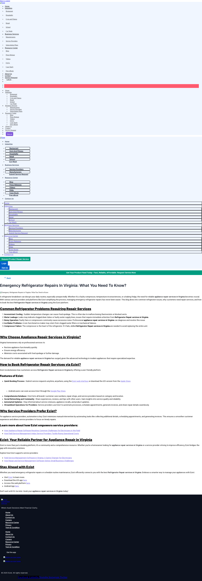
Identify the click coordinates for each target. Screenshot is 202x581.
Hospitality (9, 15)
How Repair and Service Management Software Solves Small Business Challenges (39, 461)
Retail (8, 23)
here (25, 480)
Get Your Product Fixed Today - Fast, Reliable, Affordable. (91, 273)
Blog (7, 51)
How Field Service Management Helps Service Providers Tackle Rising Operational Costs (41, 433)
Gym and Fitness (11, 19)
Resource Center (11, 48)
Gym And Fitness (16, 212)
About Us (8, 74)
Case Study (9, 67)
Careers (8, 520)
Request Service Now (126, 273)
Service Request (11, 78)
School (8, 27)
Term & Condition (12, 528)
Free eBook (10, 71)
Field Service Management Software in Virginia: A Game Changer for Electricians (38, 458)
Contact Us (9, 199)
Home (7, 6)
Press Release (10, 55)
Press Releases (15, 241)
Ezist (10, 477)
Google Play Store (57, 391)
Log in (9, 79)
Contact (8, 76)
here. (17, 486)
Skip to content (5, 1)
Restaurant (9, 11)
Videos (8, 59)
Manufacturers (10, 37)
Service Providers (11, 41)
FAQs (8, 63)
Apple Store (125, 381)
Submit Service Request (18, 233)
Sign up (9, 81)
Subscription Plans (12, 45)
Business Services (12, 34)
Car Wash (9, 31)
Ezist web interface (80, 381)
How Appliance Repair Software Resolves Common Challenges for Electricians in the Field (42, 430)
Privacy (8, 525)
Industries (8, 8)
